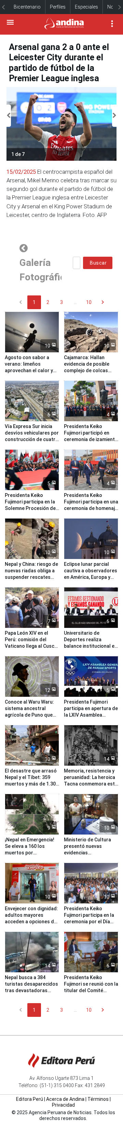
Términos (98, 1099)
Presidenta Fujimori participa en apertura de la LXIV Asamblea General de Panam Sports (91, 715)
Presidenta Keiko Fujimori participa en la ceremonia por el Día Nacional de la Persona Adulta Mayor (90, 921)
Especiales (86, 7)
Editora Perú (29, 1099)
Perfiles (58, 7)
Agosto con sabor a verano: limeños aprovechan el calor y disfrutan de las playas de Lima (30, 370)
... (75, 302)
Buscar (98, 263)
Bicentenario (27, 7)
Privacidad (63, 1105)
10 (89, 302)
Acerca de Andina (65, 1099)
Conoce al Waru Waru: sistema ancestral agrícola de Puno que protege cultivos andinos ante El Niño (29, 715)
